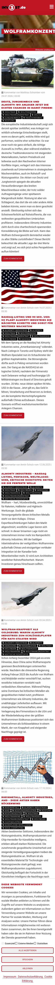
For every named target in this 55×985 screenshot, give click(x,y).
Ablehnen (27, 968)
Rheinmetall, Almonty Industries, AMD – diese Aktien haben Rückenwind (27, 800)
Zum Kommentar (13, 258)
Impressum (9, 976)
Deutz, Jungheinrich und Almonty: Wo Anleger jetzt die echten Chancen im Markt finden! (26, 104)
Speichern (27, 959)
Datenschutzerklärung (30, 976)
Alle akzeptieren (27, 950)
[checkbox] (2, 943)
